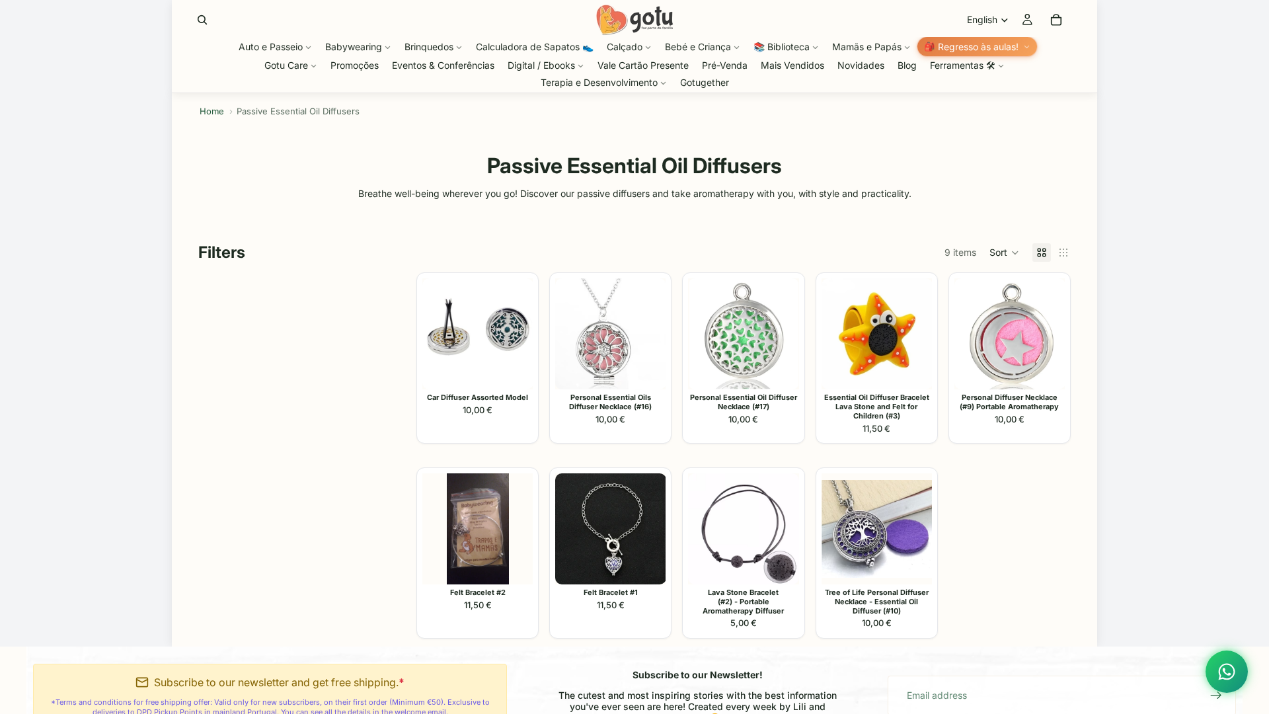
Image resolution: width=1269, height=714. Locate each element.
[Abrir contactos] (1227, 672)
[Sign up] (1216, 695)
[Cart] (1056, 19)
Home (212, 111)
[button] (1004, 252)
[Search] (202, 19)
